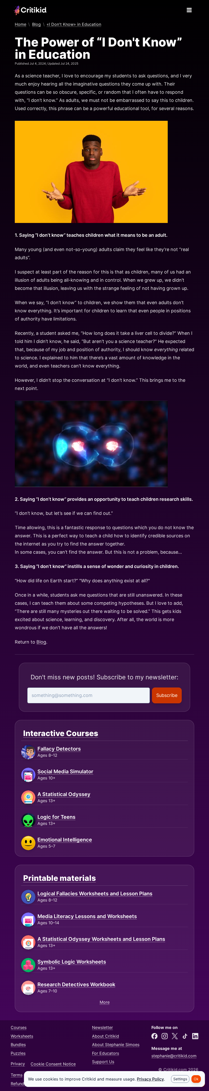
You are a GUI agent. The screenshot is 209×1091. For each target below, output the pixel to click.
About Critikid (105, 1036)
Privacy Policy (150, 1079)
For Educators (105, 1053)
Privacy (18, 1063)
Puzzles (18, 1053)
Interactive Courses (60, 733)
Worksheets (22, 1036)
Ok (196, 1079)
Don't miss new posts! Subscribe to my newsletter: (104, 677)
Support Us (103, 1061)
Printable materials (59, 878)
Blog (41, 642)
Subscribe (166, 695)
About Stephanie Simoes (115, 1044)
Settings (180, 1079)
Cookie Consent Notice (53, 1063)
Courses (19, 1027)
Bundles (18, 1044)
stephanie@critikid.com (174, 1055)
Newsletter (102, 1027)
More (105, 1002)
